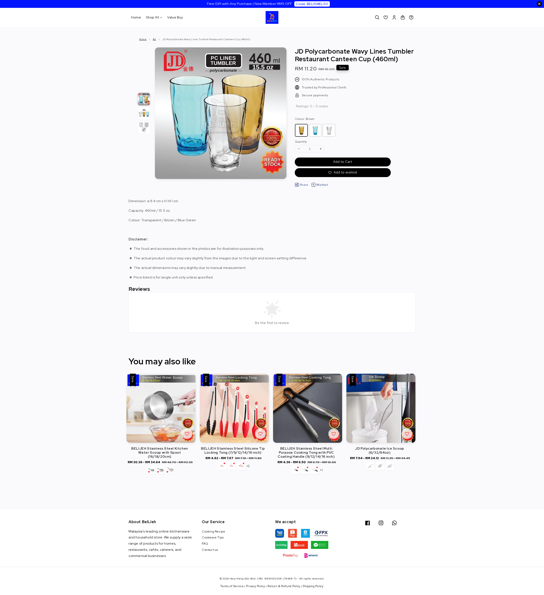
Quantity (301, 141)
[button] (377, 17)
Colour (304, 119)
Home (136, 17)
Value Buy (175, 17)
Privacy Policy (255, 586)
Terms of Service (232, 586)
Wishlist (322, 185)
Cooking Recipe (213, 531)
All (154, 39)
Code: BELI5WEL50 (312, 4)
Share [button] (304, 185)
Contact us (210, 550)
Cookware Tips (213, 537)
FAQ (205, 543)
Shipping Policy (313, 586)
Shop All (152, 17)
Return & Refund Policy (284, 586)
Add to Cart (342, 162)
